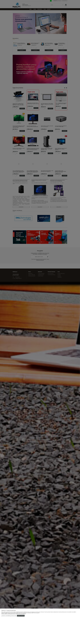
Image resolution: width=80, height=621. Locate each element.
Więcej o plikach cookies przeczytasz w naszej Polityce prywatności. (13, 613)
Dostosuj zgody (13, 615)
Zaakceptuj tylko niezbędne (6, 615)
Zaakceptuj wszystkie (21, 615)
